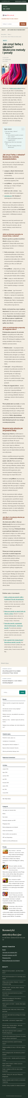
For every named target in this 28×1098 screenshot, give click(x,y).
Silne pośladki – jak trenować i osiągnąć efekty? (12, 1020)
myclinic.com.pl (8, 59)
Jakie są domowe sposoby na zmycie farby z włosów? (15, 135)
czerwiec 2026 (6, 775)
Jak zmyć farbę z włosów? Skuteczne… (11, 132)
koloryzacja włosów (15, 88)
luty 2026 (5, 789)
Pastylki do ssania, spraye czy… (9, 737)
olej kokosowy (8, 196)
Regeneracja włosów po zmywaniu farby (13, 143)
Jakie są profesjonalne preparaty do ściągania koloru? (15, 139)
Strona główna (3, 34)
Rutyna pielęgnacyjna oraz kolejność (10, 827)
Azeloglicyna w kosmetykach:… (9, 741)
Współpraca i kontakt (20, 1)
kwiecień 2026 (6, 782)
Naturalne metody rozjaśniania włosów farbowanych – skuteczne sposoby (13, 625)
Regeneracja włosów (11, 428)
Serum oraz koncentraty (8, 830)
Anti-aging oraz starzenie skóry (16, 29)
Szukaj (23, 24)
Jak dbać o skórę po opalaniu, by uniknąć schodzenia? (13, 1085)
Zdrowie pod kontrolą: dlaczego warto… (11, 751)
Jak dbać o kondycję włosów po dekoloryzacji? (14, 146)
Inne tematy (5, 817)
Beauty (4, 29)
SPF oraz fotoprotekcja (7, 837)
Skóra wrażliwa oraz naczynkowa (10, 834)
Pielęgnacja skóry (6, 823)
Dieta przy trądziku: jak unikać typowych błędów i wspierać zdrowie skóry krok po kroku (17, 868)
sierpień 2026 (5, 769)
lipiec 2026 (5, 772)
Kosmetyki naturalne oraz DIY (9, 820)
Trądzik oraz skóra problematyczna (10, 840)
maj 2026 (5, 779)
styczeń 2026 (5, 792)
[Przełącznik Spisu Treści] (22, 129)
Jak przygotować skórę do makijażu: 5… (11, 744)
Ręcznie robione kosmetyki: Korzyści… (11, 748)
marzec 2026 (5, 786)
